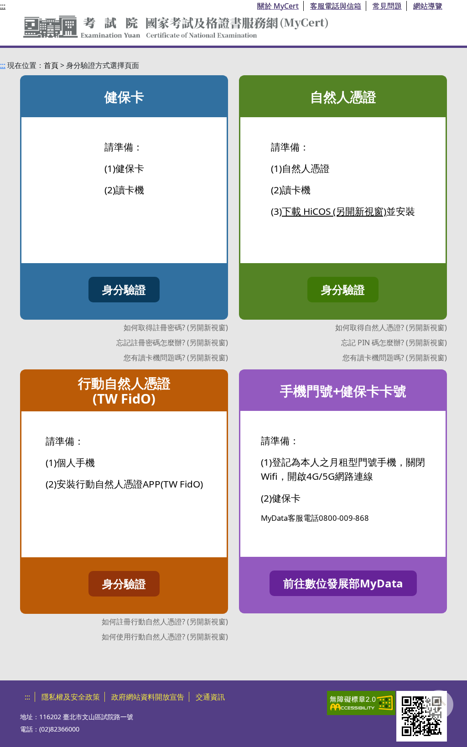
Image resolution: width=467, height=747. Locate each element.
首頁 (51, 65)
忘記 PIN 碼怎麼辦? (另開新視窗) (394, 342)
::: (2, 6)
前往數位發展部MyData (343, 583)
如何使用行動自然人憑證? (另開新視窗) (165, 637)
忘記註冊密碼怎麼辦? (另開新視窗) (172, 342)
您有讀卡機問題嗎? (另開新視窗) (176, 358)
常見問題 (387, 6)
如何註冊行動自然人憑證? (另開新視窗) (165, 622)
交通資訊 (210, 697)
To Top (438, 714)
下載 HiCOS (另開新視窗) (334, 211)
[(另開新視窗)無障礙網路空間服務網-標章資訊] (361, 703)
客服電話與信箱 (335, 6)
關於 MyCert (278, 6)
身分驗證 (124, 289)
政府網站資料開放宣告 (147, 697)
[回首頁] (175, 24)
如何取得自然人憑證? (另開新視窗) (391, 327)
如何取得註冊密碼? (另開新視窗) (176, 327)
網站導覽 (427, 6)
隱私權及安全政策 (71, 697)
